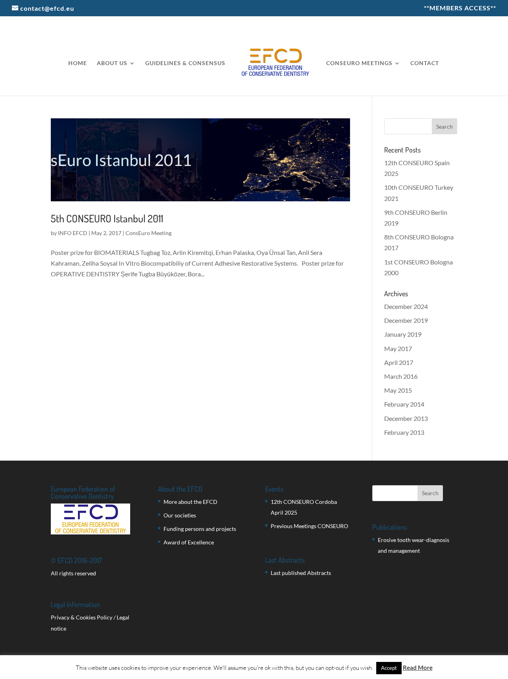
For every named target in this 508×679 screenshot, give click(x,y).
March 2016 (401, 376)
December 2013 (406, 418)
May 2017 (398, 348)
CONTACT (424, 63)
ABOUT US (112, 63)
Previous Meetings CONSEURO (309, 526)
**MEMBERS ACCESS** (460, 8)
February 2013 (404, 432)
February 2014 (404, 404)
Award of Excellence (189, 542)
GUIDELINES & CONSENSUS (185, 63)
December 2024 (406, 306)
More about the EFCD (190, 501)
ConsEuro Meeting (148, 233)
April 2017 (398, 362)
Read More (418, 667)
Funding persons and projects (200, 528)
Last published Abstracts (301, 572)
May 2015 (398, 390)
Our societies (180, 515)
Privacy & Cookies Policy (81, 617)
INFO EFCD (72, 233)
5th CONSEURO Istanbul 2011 (107, 218)
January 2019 (402, 334)
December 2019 (406, 320)
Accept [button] (389, 668)
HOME (77, 63)
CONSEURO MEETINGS (359, 63)
